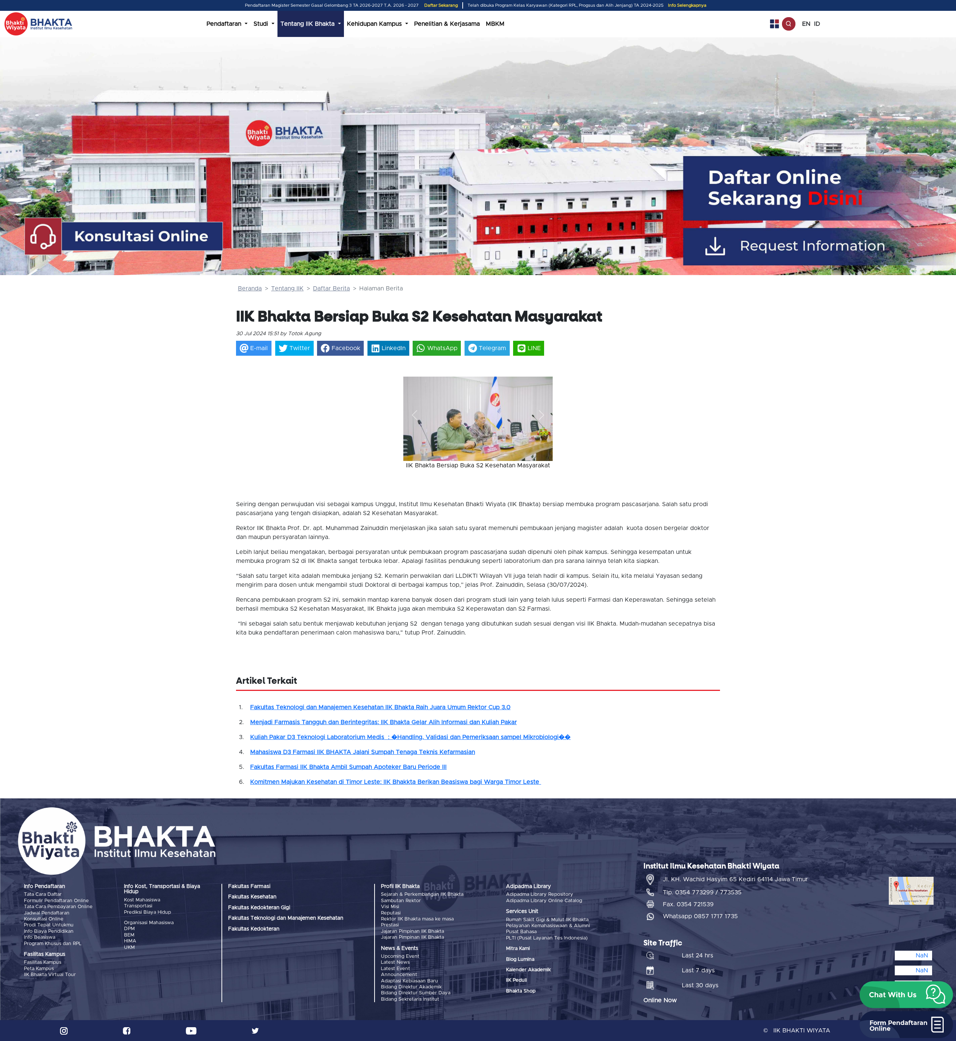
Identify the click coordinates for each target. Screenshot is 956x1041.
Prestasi (390, 925)
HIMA (130, 941)
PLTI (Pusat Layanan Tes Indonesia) (547, 938)
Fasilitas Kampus (42, 962)
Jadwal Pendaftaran (46, 913)
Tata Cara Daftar (43, 894)
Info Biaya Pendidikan (49, 931)
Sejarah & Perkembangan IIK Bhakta (422, 894)
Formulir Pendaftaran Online (56, 900)
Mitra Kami (518, 948)
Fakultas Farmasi (249, 886)
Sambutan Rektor (401, 900)
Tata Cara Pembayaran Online (58, 906)
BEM (129, 935)
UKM (129, 947)
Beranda (250, 289)
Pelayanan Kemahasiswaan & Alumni (548, 925)
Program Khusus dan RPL (52, 943)
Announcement (399, 974)
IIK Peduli (516, 980)
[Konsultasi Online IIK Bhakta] (124, 237)
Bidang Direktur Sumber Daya (415, 993)
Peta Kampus (39, 968)
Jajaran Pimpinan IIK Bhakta (412, 931)
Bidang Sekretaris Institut (410, 999)
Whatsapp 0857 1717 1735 (700, 916)
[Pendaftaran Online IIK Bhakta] (822, 188)
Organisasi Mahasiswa (149, 922)
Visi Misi (390, 906)
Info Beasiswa (39, 937)
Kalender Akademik (528, 969)
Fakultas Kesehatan (252, 897)
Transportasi (138, 906)
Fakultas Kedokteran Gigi (259, 907)
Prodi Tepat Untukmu (49, 925)
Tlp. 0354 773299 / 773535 (702, 892)
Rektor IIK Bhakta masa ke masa (417, 919)
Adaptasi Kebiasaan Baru (409, 981)
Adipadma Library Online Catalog (544, 900)
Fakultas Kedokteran (253, 929)
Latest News (395, 962)
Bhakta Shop (521, 991)
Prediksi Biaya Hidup (147, 912)
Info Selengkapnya (687, 5)
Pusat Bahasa (521, 931)
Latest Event (395, 968)
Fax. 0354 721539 (688, 904)
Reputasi (391, 913)
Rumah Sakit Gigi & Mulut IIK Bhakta (547, 919)
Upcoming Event (400, 956)
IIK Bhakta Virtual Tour (50, 974)
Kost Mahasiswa (142, 900)
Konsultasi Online (43, 919)
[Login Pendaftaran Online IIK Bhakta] (822, 246)
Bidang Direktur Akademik (411, 987)
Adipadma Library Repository (539, 894)
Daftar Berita (331, 289)
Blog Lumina (520, 959)
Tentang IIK (287, 289)
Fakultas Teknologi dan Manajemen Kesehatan (285, 918)
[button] (414, 415)
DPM (129, 928)
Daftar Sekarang (441, 5)
